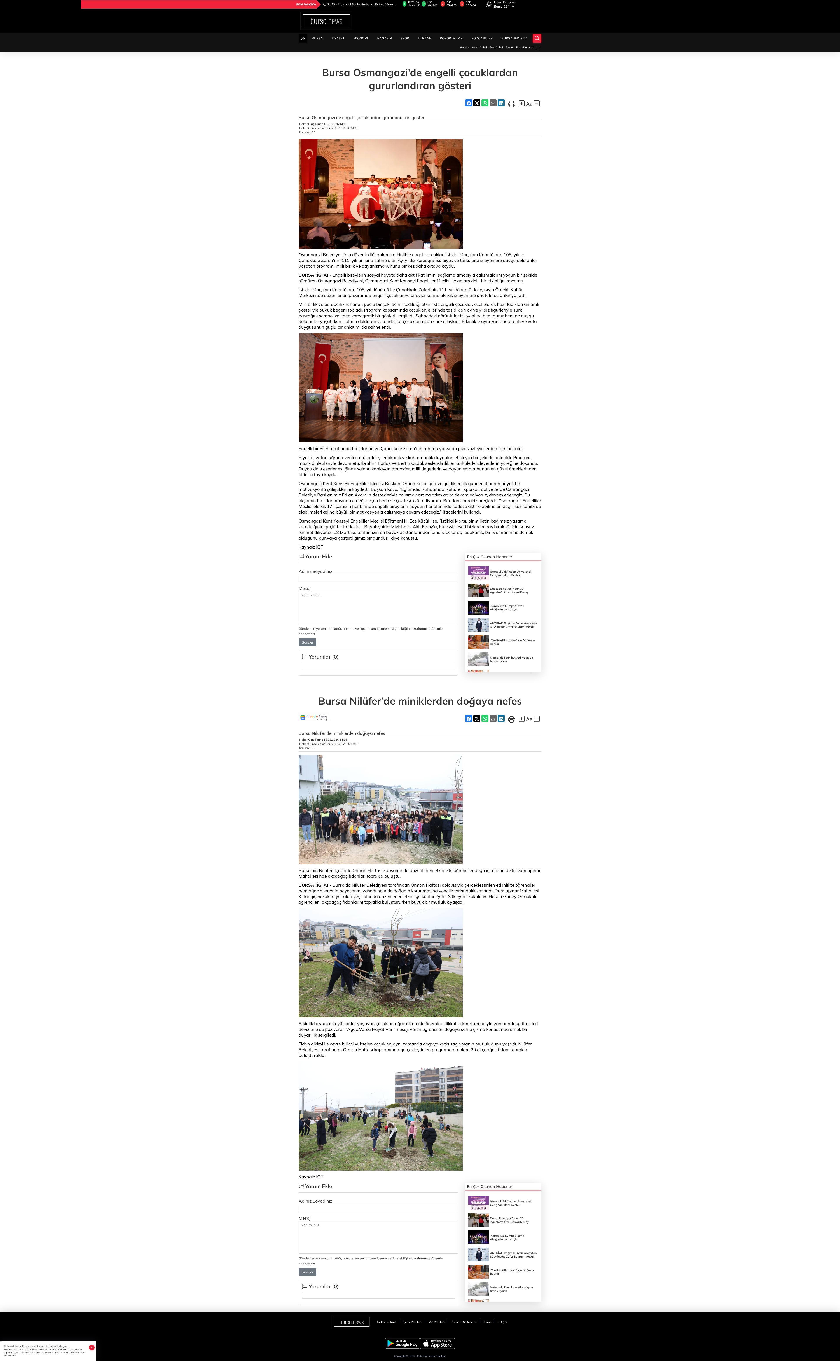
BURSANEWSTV (514, 38)
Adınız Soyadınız (315, 571)
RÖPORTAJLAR (451, 38)
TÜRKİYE (424, 38)
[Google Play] (402, 1343)
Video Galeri (479, 47)
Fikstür (510, 47)
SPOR (405, 38)
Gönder (307, 642)
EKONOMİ (360, 38)
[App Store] (437, 1343)
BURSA (317, 38)
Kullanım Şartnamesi (464, 1322)
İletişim (502, 1322)
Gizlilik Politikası (387, 1322)
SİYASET (338, 38)
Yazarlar (464, 47)
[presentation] (394, 4)
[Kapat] (91, 1347)
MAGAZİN (384, 38)
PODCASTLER (482, 38)
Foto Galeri (496, 47)
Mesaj (305, 588)
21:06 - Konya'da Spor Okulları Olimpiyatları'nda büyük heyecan (358, 4)
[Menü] (537, 48)
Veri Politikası (437, 1322)
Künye (488, 1322)
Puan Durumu (524, 47)
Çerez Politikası (412, 1322)
